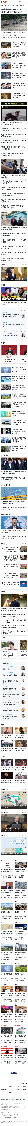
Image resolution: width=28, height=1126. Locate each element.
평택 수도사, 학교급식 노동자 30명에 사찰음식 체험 (7, 1001)
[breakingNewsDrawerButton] (23, 2)
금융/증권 (17, 922)
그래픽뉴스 (4, 789)
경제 (2, 881)
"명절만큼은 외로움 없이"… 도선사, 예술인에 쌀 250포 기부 (7, 995)
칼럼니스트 (5, 331)
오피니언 (5, 664)
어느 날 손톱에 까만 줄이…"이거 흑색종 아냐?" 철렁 (20, 1042)
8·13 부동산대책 (7, 357)
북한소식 (4, 456)
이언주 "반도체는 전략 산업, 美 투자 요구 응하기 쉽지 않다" (20, 1016)
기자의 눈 (5, 322)
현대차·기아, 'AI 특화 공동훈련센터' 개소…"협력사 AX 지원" (7, 954)
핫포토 (3, 265)
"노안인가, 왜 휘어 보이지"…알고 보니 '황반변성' (20, 1037)
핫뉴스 (3, 592)
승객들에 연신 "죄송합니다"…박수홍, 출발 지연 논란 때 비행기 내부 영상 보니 (12, 549)
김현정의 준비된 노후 (7, 692)
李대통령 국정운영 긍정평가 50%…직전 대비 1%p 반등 (19, 85)
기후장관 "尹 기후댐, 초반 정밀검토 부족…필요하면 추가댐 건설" (21, 871)
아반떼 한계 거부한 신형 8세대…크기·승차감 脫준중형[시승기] (7, 1037)
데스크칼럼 (5, 312)
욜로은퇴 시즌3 (6, 333)
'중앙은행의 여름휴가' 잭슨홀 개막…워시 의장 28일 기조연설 (20, 897)
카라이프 (3, 1026)
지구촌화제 (4, 1046)
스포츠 (3, 757)
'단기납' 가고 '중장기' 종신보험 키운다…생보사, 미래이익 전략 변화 (19, 440)
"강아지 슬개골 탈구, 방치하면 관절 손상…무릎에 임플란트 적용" (21, 1057)
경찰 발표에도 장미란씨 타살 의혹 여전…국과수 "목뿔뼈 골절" (19, 449)
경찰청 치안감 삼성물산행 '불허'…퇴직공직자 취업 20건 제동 (7, 871)
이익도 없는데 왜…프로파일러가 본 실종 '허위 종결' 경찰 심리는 (19, 387)
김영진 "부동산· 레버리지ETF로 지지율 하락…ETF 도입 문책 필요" (9, 361)
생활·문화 (3, 1089)
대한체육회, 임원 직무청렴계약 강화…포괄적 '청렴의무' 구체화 (7, 1021)
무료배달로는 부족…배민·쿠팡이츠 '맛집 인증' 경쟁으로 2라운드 (19, 413)
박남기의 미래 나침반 (7, 714)
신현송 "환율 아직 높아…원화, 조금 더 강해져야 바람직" (7, 897)
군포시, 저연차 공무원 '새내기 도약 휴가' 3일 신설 (7, 913)
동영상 (3, 285)
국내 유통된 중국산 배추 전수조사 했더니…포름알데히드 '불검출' (21, 975)
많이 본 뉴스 (5, 544)
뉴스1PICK (4, 812)
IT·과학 (17, 1086)
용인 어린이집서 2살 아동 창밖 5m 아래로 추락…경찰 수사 (12, 567)
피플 (16, 1005)
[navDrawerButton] (26, 2)
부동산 (16, 943)
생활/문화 (3, 984)
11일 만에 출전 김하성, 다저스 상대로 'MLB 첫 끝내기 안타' (7, 1016)
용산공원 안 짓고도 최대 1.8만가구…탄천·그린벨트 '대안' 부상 (19, 396)
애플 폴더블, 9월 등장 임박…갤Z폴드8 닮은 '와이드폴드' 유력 (19, 370)
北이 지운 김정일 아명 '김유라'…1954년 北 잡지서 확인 (7, 933)
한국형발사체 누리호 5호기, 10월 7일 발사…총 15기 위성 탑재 (19, 96)
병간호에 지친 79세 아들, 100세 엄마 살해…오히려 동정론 (7, 1062)
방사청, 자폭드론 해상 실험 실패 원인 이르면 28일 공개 (20, 918)
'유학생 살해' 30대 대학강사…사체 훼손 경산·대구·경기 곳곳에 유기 (19, 75)
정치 (2, 860)
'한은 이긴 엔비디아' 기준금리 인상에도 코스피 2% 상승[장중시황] (20, 939)
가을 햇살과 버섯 (7, 669)
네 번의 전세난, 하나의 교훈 (10, 675)
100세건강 (17, 1026)
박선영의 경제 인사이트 (8, 673)
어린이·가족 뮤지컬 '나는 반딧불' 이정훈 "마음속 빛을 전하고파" (9, 656)
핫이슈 (3, 343)
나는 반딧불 (6, 651)
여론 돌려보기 (5, 514)
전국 (2, 902)
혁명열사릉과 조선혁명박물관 (10, 711)
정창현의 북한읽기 (7, 708)
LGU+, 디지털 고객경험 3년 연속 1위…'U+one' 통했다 (7, 980)
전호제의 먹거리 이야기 (8, 667)
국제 (16, 881)
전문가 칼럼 (5, 686)
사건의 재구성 (5, 485)
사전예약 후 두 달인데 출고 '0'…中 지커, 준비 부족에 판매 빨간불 (19, 422)
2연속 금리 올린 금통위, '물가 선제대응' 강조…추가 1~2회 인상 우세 (19, 45)
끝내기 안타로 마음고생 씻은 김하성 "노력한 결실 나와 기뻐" (7, 769)
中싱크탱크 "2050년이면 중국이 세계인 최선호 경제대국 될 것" (20, 892)
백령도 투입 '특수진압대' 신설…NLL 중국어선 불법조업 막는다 (19, 378)
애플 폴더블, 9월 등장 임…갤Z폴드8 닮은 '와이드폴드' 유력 (7, 975)
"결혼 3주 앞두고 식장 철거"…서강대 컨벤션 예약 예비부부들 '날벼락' (11, 575)
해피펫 (16, 1046)
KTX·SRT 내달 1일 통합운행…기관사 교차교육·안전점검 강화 (20, 959)
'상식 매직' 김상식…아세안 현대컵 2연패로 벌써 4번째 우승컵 (7, 782)
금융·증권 (24, 1083)
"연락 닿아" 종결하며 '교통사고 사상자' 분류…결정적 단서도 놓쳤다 (19, 65)
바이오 (16, 964)
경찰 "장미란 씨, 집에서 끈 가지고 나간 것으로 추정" (11, 584)
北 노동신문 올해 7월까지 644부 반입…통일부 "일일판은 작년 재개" (7, 939)
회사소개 (3, 1099)
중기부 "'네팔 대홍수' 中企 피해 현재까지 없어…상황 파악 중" (6, 959)
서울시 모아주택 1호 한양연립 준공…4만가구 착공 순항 (20, 954)
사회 (16, 860)
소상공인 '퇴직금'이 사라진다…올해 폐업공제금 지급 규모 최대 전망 (19, 405)
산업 (2, 943)
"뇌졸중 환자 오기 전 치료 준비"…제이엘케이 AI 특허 (20, 980)
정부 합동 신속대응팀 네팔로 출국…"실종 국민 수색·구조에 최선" (20, 913)
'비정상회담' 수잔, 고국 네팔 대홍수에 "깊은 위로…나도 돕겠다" (20, 1001)
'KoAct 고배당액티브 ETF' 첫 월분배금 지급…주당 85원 (20, 933)
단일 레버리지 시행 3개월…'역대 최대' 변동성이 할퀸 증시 (18, 431)
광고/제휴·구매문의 (10, 1099)
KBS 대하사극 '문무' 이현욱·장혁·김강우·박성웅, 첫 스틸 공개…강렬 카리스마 (12, 558)
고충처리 (25, 1099)
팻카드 (3, 835)
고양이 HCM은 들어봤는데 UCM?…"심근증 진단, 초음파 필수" (20, 1062)
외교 (16, 902)
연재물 (3, 638)
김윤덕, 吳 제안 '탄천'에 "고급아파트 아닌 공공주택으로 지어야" (19, 55)
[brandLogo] (4, 1)
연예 (2, 725)
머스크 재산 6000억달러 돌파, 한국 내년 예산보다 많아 (7, 1057)
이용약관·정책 (19, 1099)
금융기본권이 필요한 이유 (9, 689)
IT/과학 (3, 964)
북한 (2, 922)
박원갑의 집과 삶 (6, 700)
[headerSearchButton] (20, 2)
